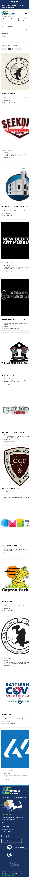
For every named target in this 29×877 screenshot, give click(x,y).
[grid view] (9, 49)
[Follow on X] (14, 2)
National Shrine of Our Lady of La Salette (13, 319)
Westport (6, 96)
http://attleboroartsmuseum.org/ (11, 779)
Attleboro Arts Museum (8, 771)
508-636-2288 (7, 665)
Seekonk (6, 152)
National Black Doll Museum (9, 376)
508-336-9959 (7, 157)
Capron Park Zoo (7, 601)
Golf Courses (11, 20)
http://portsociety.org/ (8, 215)
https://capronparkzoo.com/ (10, 610)
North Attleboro (7, 321)
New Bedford (7, 209)
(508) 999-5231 (5, 826)
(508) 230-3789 (7, 552)
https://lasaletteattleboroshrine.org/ (11, 328)
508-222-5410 (7, 326)
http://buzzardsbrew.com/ (9, 666)
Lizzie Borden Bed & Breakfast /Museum (13, 432)
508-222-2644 (7, 778)
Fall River (6, 434)
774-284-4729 (7, 383)
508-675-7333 (7, 439)
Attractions (3, 20)
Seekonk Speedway (7, 150)
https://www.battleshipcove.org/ (10, 723)
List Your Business (6, 5)
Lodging (18, 20)
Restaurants (26, 20)
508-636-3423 (7, 100)
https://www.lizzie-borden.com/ (10, 441)
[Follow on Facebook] (12, 2)
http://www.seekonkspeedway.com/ (11, 158)
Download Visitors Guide (17, 5)
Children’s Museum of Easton (10, 545)
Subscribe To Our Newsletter (8, 7)
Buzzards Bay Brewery (8, 658)
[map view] (12, 49)
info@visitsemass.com (6, 822)
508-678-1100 (7, 721)
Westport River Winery (8, 93)
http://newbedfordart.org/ (9, 271)
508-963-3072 (7, 270)
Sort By (17, 48)
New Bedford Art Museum (9, 263)
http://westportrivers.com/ (9, 102)
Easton (5, 547)
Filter (5, 48)
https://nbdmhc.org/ (8, 384)
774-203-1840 (7, 608)
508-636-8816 (7, 495)
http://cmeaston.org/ (8, 554)
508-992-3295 (7, 213)
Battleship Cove (6, 714)
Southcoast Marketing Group (7, 875)
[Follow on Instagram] (17, 2)
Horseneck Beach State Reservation (12, 488)
